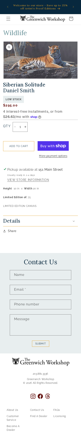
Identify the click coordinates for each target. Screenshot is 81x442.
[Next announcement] (73, 6)
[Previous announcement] (7, 6)
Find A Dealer (38, 416)
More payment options (53, 155)
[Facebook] (40, 396)
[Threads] (47, 396)
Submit (40, 343)
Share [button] (12, 231)
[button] (8, 18)
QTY (7, 126)
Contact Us (37, 410)
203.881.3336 (40, 373)
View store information (28, 180)
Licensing (59, 416)
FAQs (56, 410)
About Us (12, 410)
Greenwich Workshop (40, 379)
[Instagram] (33, 396)
